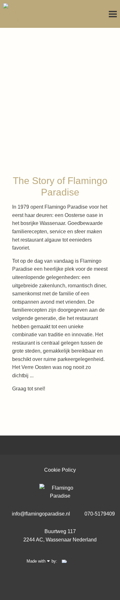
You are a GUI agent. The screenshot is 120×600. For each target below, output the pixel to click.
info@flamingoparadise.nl (40, 513)
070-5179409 (99, 513)
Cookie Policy (60, 470)
